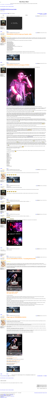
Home (1, 4)
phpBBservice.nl (11, 394)
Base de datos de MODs (3, 395)
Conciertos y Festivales (11, 6)
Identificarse (3, 4)
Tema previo (41, 14)
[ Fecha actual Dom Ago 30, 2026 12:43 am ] (9, 4)
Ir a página (38, 13)
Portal (1, 6)
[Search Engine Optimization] (2, 396)
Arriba (1, 31)
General (7, 6)
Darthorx (5, 394)
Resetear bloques (8, 395)
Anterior (41, 13)
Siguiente (45, 13)
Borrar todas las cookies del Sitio (38, 392)
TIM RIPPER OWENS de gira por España (8, 9)
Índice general (3, 6)
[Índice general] (0, 2)
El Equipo (43, 392)
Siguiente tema (44, 14)
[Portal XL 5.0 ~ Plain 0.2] (3, 397)
